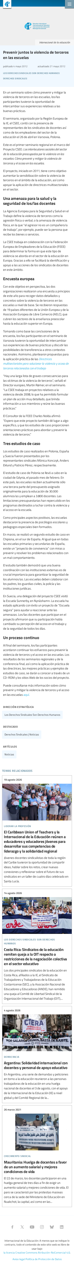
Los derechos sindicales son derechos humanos (32, 715)
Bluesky (51, 1227)
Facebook (12, 1227)
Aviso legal (19, 1259)
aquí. (26, 694)
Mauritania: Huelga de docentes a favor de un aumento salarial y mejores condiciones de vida (37, 1155)
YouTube (32, 1227)
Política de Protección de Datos (43, 1259)
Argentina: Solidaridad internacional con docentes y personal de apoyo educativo (37, 1054)
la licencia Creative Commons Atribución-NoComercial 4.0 (36, 1252)
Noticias (9, 754)
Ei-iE (5, 4)
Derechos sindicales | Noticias (22, 734)
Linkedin (61, 1227)
